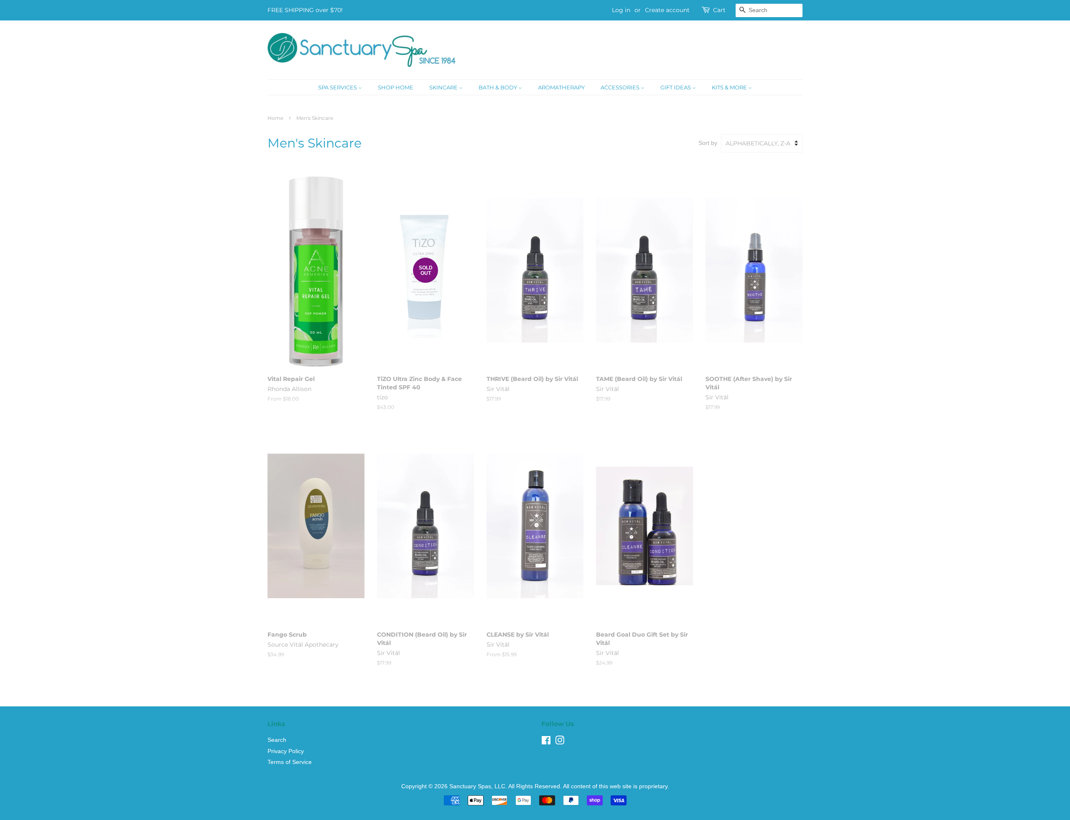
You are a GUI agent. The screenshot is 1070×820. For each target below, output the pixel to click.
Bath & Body (498, 87)
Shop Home (395, 87)
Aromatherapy (561, 87)
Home (275, 118)
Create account (667, 10)
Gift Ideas (676, 87)
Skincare (444, 87)
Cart (719, 10)
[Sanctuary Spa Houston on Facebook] (546, 742)
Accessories (621, 87)
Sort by (707, 143)
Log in (621, 10)
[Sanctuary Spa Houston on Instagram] (559, 742)
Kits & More (730, 87)
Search (277, 740)
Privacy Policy (286, 751)
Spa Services (338, 87)
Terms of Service (290, 762)
